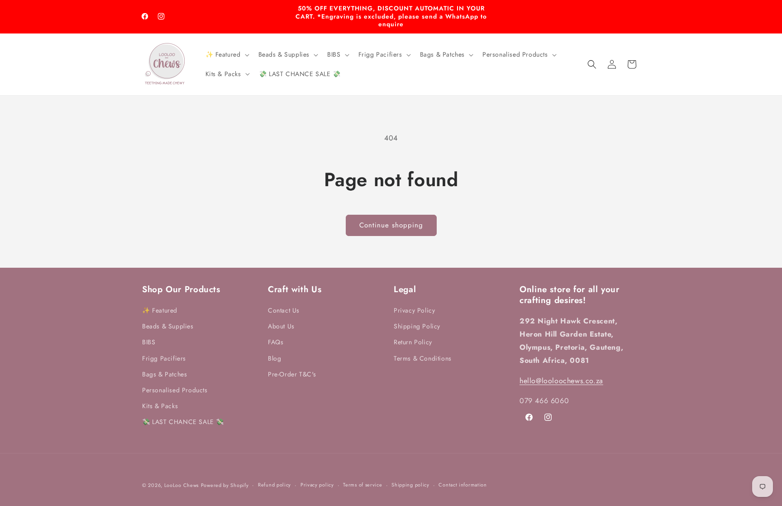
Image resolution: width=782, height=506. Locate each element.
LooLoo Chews (181, 485)
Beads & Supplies (168, 326)
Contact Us (284, 310)
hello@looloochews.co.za (561, 381)
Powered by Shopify (225, 485)
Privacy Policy (414, 310)
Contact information (462, 484)
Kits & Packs (160, 405)
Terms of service (362, 484)
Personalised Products (175, 390)
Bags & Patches (164, 374)
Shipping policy (410, 484)
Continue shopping (391, 225)
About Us (281, 326)
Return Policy (413, 342)
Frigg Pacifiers (164, 358)
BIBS (148, 342)
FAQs (275, 342)
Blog (274, 358)
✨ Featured (159, 310)
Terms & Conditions (423, 358)
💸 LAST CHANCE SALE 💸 (183, 421)
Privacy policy (317, 484)
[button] (226, 54)
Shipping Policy (417, 326)
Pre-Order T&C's (292, 374)
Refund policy (274, 484)
